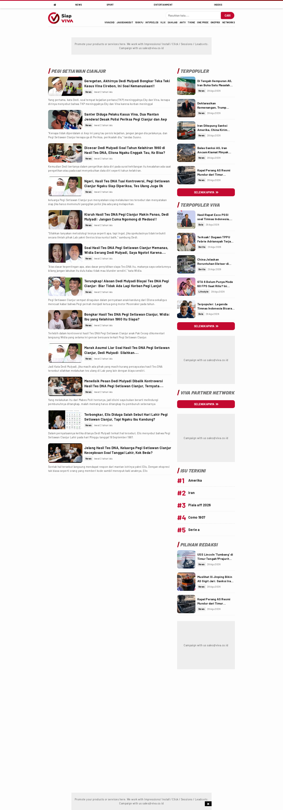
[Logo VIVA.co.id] (62, 17)
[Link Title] (65, 86)
